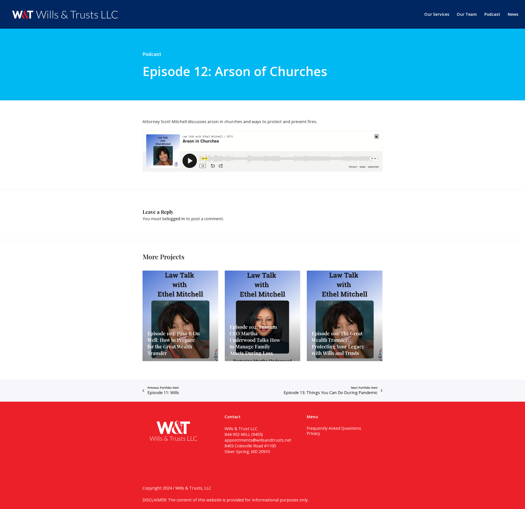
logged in (176, 218)
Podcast (152, 54)
